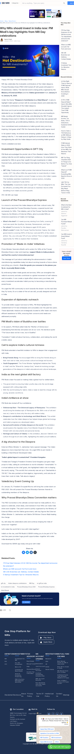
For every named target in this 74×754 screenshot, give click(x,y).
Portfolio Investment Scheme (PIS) (40, 674)
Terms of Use (40, 695)
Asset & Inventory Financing (18, 675)
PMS (28, 666)
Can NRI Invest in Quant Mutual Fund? (66, 239)
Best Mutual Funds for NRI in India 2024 (62, 663)
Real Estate (30, 661)
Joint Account (40, 666)
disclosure (17, 695)
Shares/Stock (31, 669)
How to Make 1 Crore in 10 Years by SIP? (63, 682)
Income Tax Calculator (30, 672)
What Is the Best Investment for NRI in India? (66, 210)
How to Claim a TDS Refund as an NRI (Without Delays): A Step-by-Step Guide (66, 135)
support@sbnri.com (35, 713)
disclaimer (9, 695)
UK (46, 664)
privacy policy (30, 695)
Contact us (59, 695)
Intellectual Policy (49, 695)
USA (46, 661)
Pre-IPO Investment (18, 663)
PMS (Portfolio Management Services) (19, 681)
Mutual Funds (31, 664)
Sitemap (66, 695)
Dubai (47, 666)
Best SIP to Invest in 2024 (63, 667)
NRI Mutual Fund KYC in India (62, 671)
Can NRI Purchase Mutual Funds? (66, 225)
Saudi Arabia (49, 669)
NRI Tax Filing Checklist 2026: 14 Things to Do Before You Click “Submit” (66, 162)
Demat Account (38, 669)
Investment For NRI (20, 659)
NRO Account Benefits (40, 679)
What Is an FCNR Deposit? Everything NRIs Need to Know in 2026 (66, 174)
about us (23, 695)
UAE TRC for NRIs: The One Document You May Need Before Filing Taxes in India (65, 187)
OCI (6, 664)
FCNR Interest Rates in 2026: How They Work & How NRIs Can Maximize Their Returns (66, 148)
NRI (6, 658)
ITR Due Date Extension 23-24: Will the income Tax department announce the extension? (66, 35)
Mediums (48, 658)
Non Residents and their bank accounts (40, 684)
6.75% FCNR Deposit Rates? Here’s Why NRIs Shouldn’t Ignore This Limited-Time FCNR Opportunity (66, 106)
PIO (6, 661)
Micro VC (18, 667)
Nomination (39, 663)
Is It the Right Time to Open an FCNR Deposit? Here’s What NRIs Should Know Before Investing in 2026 (66, 88)
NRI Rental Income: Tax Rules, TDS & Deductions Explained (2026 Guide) (66, 122)
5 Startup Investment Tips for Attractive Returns (66, 66)
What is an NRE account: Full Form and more (66, 47)
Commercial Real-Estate (19, 670)
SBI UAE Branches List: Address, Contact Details (66, 56)
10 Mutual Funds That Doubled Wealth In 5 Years (63, 676)
